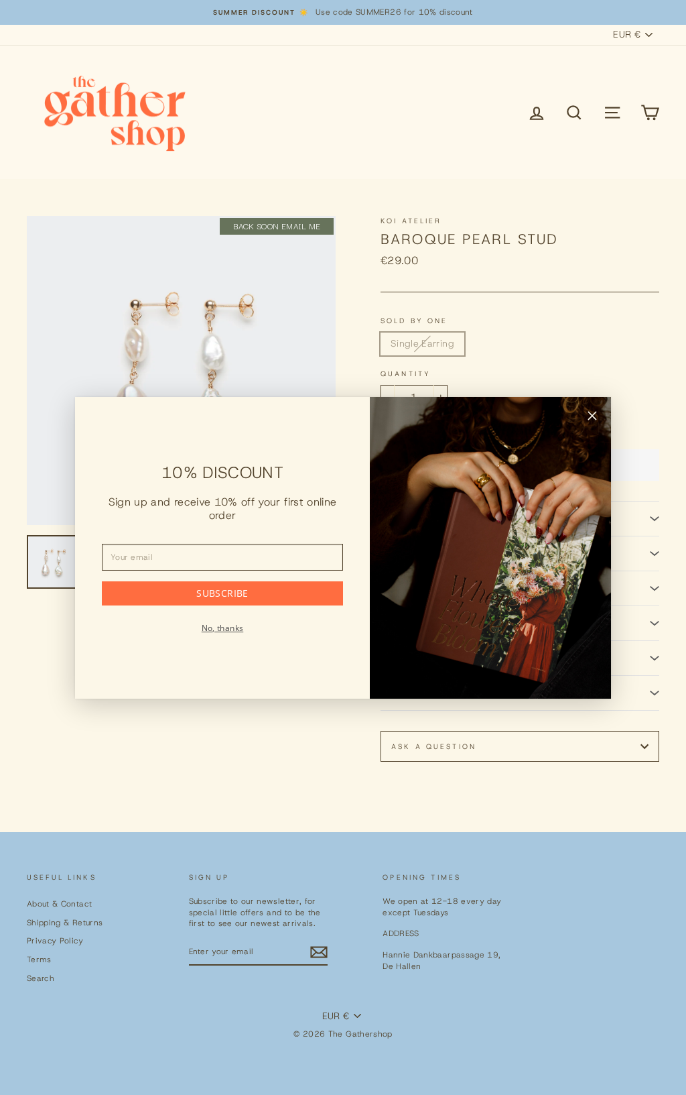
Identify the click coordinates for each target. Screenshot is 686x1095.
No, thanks (223, 628)
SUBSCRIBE (222, 593)
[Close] (592, 417)
